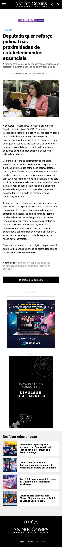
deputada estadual (40, 263)
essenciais (8, 266)
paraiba (18, 266)
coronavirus (24, 263)
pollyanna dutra (30, 266)
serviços (7, 269)
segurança (45, 266)
